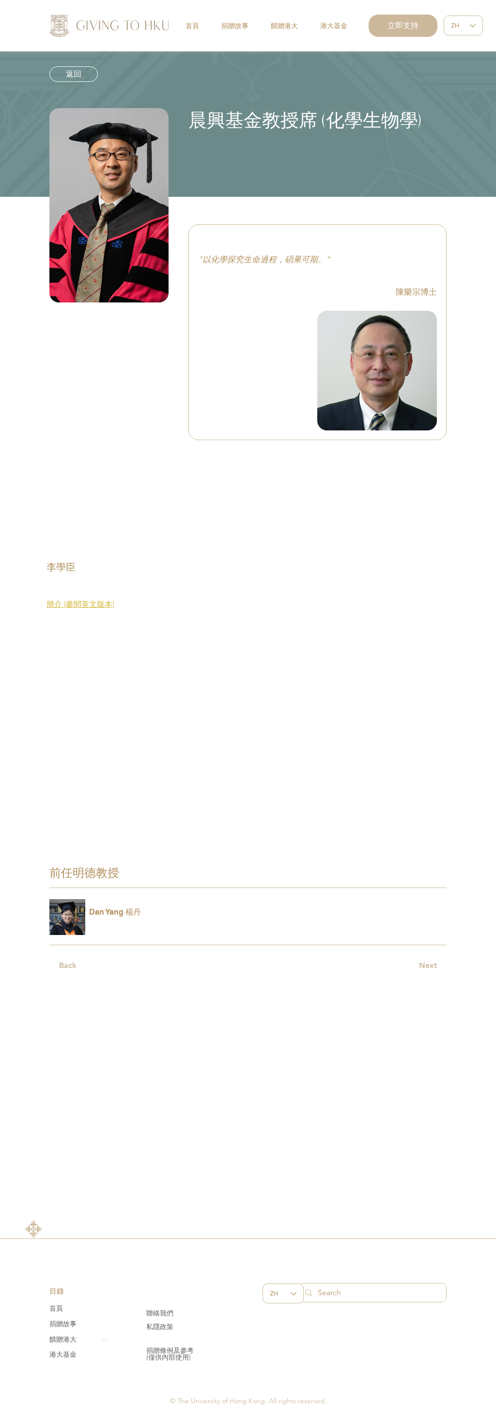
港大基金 (63, 1354)
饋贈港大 (63, 1339)
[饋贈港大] (105, 1339)
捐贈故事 (63, 1323)
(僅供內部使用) (168, 1357)
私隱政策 (159, 1326)
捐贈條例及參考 (170, 1350)
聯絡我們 (159, 1313)
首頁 (56, 1308)
